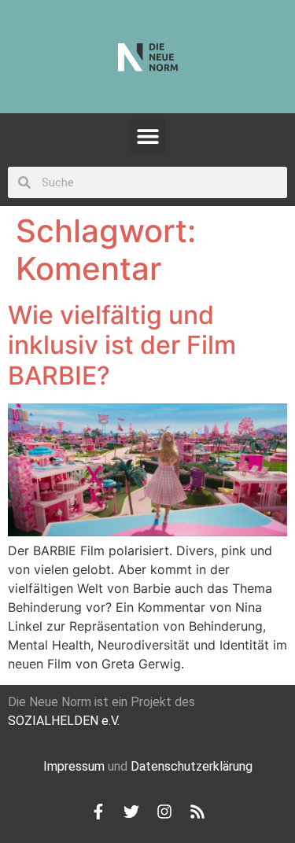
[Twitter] (131, 811)
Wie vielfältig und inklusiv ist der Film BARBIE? (122, 345)
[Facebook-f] (98, 811)
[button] (147, 136)
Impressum (74, 766)
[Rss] (197, 811)
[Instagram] (164, 811)
